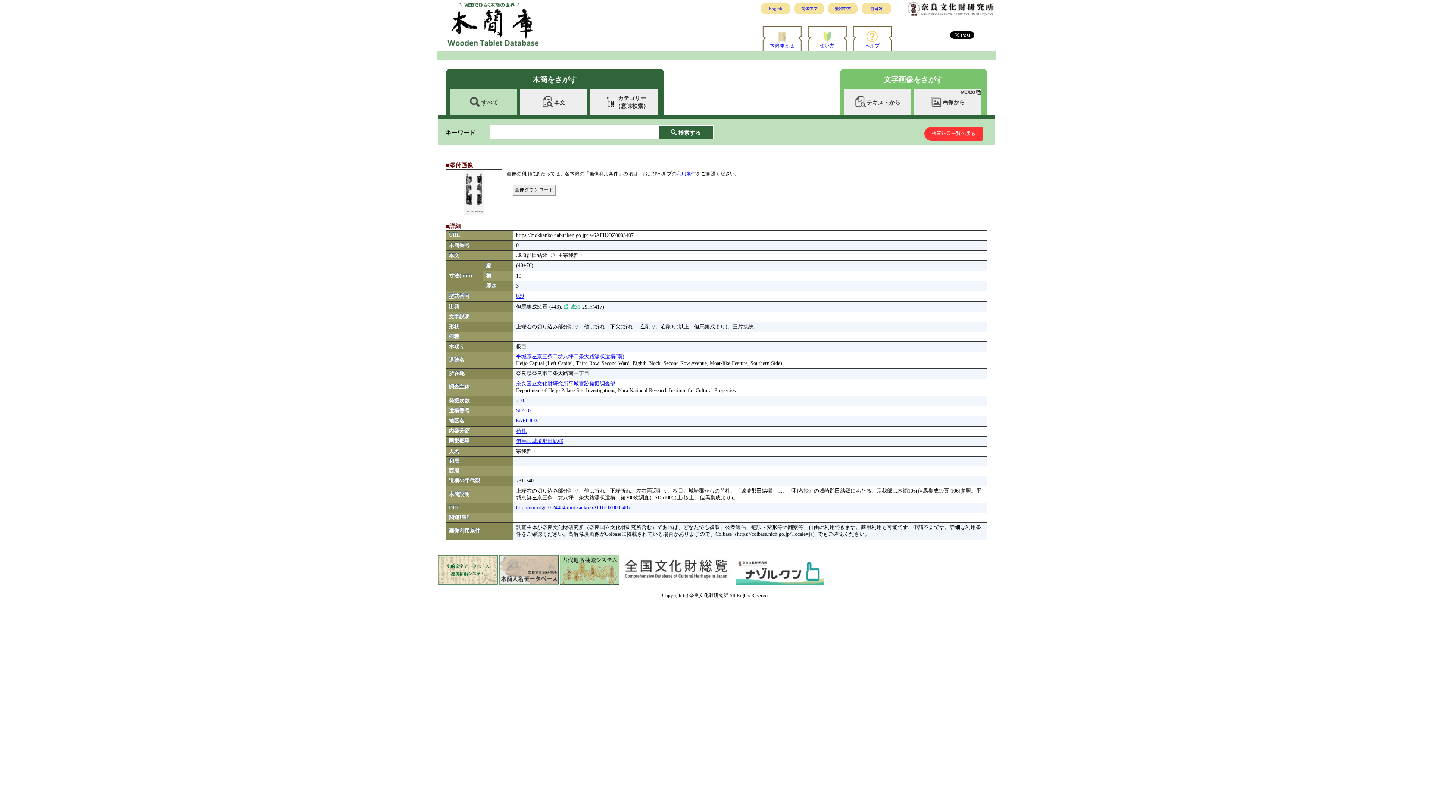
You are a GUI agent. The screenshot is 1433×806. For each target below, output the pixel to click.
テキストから (883, 102)
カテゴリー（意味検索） (632, 102)
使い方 (827, 46)
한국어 (876, 8)
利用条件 (686, 173)
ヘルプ (872, 46)
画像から (954, 102)
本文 (559, 102)
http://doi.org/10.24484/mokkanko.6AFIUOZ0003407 (573, 507)
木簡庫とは (782, 46)
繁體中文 (843, 8)
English (775, 8)
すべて (489, 102)
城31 (575, 307)
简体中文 (809, 8)
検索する (689, 132)
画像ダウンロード (534, 190)
